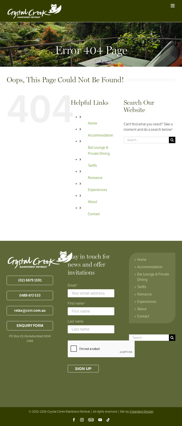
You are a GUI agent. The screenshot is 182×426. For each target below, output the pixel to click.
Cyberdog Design (141, 412)
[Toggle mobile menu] (173, 5)
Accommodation (100, 135)
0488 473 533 (30, 295)
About (92, 202)
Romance (95, 178)
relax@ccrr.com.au (30, 310)
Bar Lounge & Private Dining (153, 277)
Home (92, 123)
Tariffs (92, 165)
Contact (94, 214)
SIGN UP (83, 368)
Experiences (97, 190)
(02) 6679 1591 (30, 280)
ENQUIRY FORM (30, 326)
